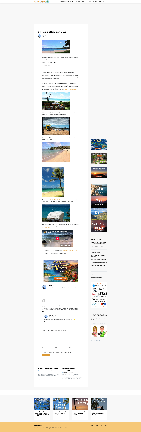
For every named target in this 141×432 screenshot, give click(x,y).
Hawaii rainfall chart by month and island (99, 262)
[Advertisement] (70, 13)
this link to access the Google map (70, 250)
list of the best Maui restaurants (70, 89)
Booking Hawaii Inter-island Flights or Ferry (98, 266)
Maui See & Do (40, 28)
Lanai (87, 1)
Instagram (68, 288)
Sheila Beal (44, 35)
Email (56, 347)
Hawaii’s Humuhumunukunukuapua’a (98, 269)
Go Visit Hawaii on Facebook (59, 288)
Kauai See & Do (57, 399)
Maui (73, 1)
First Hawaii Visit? (64, 1)
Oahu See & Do (95, 399)
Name (43, 347)
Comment (44, 332)
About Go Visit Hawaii (103, 425)
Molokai (90, 1)
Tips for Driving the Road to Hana (97, 277)
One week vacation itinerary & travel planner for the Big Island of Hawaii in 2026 (42, 413)
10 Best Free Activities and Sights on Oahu (98, 273)
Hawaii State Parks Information (69, 369)
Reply (43, 311)
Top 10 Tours (101, 1)
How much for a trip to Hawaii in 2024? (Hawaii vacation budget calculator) (98, 243)
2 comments (45, 36)
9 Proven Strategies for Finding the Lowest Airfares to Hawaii (98, 247)
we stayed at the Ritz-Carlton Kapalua (53, 199)
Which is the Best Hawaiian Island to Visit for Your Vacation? (98, 251)
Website (69, 347)
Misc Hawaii (95, 1)
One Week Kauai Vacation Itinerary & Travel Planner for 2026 (60, 413)
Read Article (40, 379)
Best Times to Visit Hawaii (96, 239)
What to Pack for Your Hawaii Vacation (98, 259)
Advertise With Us (94, 425)
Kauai (83, 1)
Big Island (78, 1)
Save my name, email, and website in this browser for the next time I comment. (57, 352)
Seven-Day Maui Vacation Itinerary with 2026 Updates (79, 413)
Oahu (69, 1)
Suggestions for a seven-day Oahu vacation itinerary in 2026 (99, 413)
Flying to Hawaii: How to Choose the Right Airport (98, 256)
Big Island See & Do (43, 399)
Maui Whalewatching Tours (48, 369)
